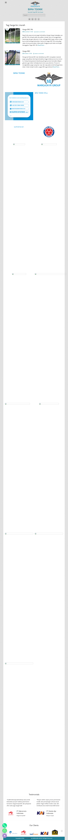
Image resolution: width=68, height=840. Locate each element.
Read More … (41, 45)
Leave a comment (40, 31)
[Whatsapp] (4, 830)
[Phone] (4, 825)
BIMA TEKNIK (35, 9)
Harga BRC (26, 51)
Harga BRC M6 (27, 29)
